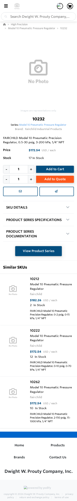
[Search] (5, 16)
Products (58, 445)
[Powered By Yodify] (38, 488)
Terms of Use (61, 497)
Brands (19, 457)
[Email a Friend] (56, 191)
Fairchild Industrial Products (43, 129)
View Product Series (38, 251)
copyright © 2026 (32, 494)
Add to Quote (55, 179)
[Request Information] (20, 191)
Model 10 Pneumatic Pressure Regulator (42, 124)
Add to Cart (55, 169)
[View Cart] (70, 6)
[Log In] (60, 6)
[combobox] (38, 16)
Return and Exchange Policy (34, 497)
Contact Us (57, 457)
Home (19, 445)
